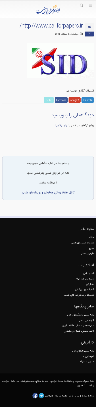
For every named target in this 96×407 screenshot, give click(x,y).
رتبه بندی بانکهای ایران (82, 351)
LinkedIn (87, 100)
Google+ (74, 100)
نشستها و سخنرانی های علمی (79, 295)
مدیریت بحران (86, 362)
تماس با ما (73, 396)
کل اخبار (49, 396)
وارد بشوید (61, 125)
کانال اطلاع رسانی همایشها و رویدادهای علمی (48, 192)
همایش (90, 284)
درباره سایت (87, 396)
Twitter (48, 100)
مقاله (91, 237)
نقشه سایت (61, 396)
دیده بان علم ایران (84, 279)
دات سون (81, 386)
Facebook (61, 100)
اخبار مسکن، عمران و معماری (79, 331)
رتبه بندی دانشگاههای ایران (80, 315)
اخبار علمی (88, 273)
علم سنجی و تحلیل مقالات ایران (78, 326)
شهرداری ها (88, 356)
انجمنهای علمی (86, 320)
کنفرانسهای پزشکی (84, 290)
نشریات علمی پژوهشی (82, 243)
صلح (91, 248)
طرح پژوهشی (87, 253)
